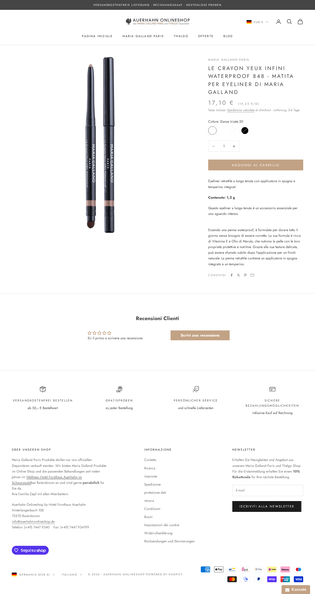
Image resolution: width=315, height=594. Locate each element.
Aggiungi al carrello (256, 165)
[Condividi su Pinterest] (245, 275)
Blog (228, 36)
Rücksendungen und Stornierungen (169, 541)
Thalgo (181, 36)
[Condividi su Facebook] (232, 275)
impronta (150, 476)
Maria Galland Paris (143, 36)
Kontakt (297, 589)
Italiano (69, 575)
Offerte (206, 36)
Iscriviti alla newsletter (266, 506)
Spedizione (152, 484)
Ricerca (149, 468)
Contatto (150, 459)
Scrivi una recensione (200, 335)
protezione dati (155, 492)
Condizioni (152, 508)
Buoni (148, 516)
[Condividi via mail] (252, 275)
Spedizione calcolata (240, 110)
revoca (149, 500)
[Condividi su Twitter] (238, 275)
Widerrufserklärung (158, 533)
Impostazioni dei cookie (161, 524)
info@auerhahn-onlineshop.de (33, 521)
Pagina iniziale (97, 36)
